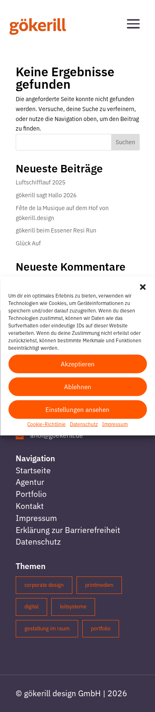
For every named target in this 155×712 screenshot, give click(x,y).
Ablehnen (77, 386)
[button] (142, 287)
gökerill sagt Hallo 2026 (46, 195)
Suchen (125, 142)
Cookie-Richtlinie (46, 424)
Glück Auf (28, 243)
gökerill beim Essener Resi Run (56, 230)
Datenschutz (84, 424)
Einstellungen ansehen (77, 409)
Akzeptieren (78, 364)
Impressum (115, 424)
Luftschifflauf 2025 (40, 182)
